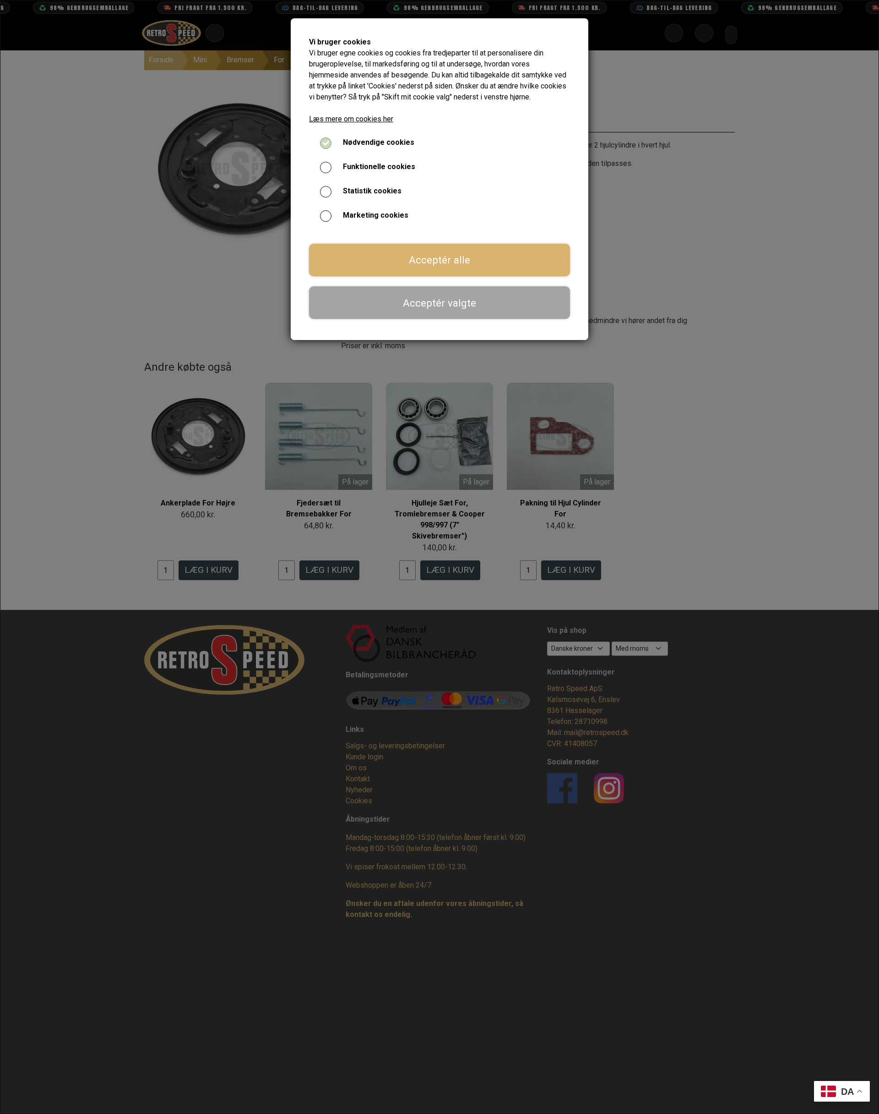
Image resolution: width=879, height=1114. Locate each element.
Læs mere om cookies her (351, 119)
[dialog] (439, 557)
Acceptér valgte (439, 303)
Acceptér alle (439, 260)
